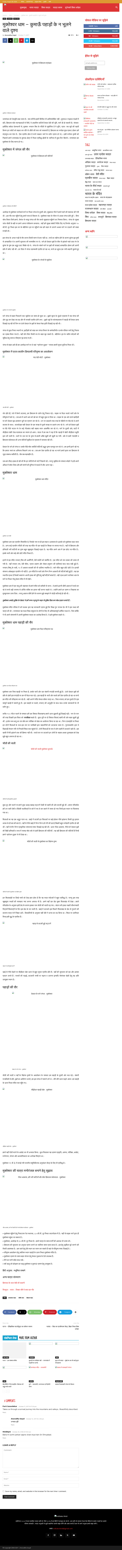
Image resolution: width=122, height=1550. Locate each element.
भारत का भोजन (97, 182)
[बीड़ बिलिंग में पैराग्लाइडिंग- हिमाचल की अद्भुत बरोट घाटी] (14, 1374)
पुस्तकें (44, 1)
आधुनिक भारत (96, 150)
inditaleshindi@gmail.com (63, 1528)
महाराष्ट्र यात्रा (105, 205)
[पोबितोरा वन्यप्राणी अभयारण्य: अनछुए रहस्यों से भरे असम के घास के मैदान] (90, 122)
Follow (115, 31)
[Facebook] (5, 40)
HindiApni (7, 1432)
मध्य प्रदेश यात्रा (91, 205)
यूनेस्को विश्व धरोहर (72, 7)
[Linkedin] (61, 1535)
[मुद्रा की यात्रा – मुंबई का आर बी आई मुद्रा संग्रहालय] (67, 1350)
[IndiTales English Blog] (101, 239)
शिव (87, 216)
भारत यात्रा (34, 7)
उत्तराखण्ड (16, 15)
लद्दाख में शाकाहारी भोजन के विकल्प (64, 1384)
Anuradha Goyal (10, 35)
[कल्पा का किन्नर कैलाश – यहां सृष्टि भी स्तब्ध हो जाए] (90, 99)
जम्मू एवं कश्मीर (59, 1381)
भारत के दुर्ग (106, 186)
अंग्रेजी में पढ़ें (29, 1)
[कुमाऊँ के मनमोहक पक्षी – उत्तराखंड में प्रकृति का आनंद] (41, 1350)
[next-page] (7, 1391)
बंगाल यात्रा (102, 178)
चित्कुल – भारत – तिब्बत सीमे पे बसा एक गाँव (18, 1290)
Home (5, 15)
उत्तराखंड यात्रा (89, 158)
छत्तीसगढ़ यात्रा (88, 170)
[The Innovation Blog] (101, 261)
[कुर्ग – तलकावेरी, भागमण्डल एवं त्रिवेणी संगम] (41, 1374)
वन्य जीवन (103, 209)
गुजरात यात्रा (90, 166)
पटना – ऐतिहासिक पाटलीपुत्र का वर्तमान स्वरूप (17, 1326)
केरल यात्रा (113, 162)
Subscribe (114, 46)
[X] (10, 40)
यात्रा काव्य (57, 7)
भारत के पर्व (97, 190)
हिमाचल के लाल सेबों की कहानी (14, 1283)
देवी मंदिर (100, 174)
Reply (4, 1412)
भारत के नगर (88, 190)
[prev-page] (4, 1391)
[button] (116, 8)
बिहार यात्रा (110, 178)
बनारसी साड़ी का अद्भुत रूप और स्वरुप (107, 107)
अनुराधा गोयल (38, 1)
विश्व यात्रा (45, 7)
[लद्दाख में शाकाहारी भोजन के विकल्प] (67, 1374)
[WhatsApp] (16, 40)
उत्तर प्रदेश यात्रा (102, 154)
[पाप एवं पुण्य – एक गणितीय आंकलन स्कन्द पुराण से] (90, 134)
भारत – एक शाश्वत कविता (10, 1360)
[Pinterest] (21, 40)
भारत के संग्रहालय (106, 197)
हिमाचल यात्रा (111, 217)
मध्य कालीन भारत (99, 201)
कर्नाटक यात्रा (102, 162)
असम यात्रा (87, 150)
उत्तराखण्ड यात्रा (12, 1298)
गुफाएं (98, 166)
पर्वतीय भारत (21, 1298)
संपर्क (50, 1)
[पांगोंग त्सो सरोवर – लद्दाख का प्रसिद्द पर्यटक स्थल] (90, 87)
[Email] (32, 40)
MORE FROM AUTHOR (28, 1337)
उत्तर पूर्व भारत (88, 155)
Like (116, 26)
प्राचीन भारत (91, 178)
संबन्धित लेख (10, 1337)
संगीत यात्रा (93, 217)
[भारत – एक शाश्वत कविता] (14, 1350)
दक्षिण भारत (89, 174)
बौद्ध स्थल (88, 182)
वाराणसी (109, 209)
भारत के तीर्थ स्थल (93, 185)
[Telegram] (27, 40)
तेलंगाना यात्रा (109, 170)
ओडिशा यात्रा (90, 162)
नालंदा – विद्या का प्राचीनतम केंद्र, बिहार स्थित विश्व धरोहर (62, 1327)
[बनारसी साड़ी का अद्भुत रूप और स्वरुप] (90, 110)
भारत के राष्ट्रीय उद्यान (91, 197)
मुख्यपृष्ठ (23, 7)
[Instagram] (54, 1535)
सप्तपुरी (101, 217)
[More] (75, 1312)
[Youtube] (73, 1535)
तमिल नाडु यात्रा (99, 170)
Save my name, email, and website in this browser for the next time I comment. (35, 1491)
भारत (10, 15)
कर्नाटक (31, 1381)
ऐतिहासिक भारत (101, 158)
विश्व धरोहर (90, 212)
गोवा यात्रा (104, 166)
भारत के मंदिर (93, 193)
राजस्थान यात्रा (92, 208)
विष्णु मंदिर (109, 213)
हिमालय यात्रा (30, 1298)
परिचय (22, 1)
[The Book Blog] (101, 250)
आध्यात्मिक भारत (107, 150)
